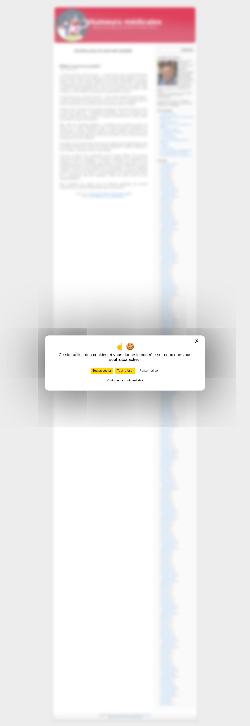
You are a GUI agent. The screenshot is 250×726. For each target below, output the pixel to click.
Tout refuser (125, 370)
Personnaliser (149, 370)
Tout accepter (102, 370)
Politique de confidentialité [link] (125, 380)
